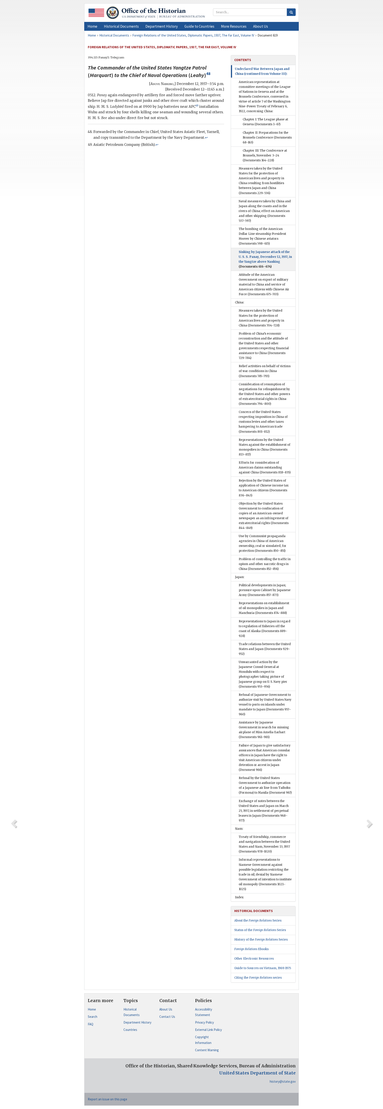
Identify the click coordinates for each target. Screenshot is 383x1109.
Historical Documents (131, 1012)
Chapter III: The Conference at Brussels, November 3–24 (265, 155)
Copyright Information (203, 1040)
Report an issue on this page (107, 1099)
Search (92, 1016)
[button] (121, 26)
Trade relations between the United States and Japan (265, 649)
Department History (137, 1022)
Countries (130, 1030)
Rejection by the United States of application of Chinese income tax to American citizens (264, 488)
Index (239, 897)
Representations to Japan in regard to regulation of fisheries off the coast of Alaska (264, 628)
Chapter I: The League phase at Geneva (265, 122)
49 (196, 105)
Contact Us (167, 1016)
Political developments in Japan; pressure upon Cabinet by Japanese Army (265, 590)
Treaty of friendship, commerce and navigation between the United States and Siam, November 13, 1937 (264, 844)
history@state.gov (283, 1081)
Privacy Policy (204, 1022)
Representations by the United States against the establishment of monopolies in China (264, 447)
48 (208, 73)
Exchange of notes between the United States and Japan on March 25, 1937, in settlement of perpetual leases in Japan (264, 810)
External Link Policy (208, 1030)
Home (92, 1009)
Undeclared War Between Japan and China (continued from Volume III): (262, 71)
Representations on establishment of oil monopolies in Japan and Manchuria (264, 608)
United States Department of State (257, 1073)
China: (239, 302)
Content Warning (207, 1050)
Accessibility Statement (203, 1012)
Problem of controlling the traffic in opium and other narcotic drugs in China (265, 564)
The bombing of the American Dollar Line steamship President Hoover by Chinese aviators (262, 236)
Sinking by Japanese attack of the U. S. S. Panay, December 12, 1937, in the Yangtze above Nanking (265, 259)
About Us (165, 1009)
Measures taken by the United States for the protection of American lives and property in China (261, 318)
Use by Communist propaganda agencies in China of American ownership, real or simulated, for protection (262, 543)
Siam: (239, 829)
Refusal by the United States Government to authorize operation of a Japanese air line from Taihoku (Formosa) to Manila (265, 785)
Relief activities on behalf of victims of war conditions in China (265, 371)
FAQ (90, 1024)
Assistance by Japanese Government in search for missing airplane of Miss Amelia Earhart (264, 730)
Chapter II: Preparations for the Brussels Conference (267, 137)
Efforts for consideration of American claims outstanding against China (265, 467)
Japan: (239, 577)
